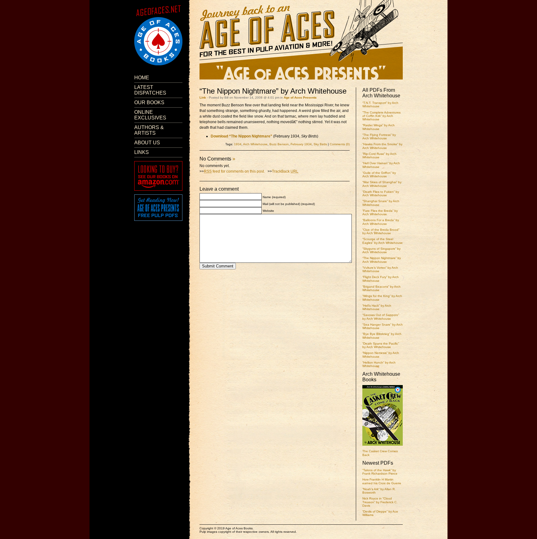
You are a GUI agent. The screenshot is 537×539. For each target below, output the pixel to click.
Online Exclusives (150, 114)
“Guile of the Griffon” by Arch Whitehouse (379, 174)
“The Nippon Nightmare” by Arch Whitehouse (381, 259)
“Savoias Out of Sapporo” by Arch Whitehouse (380, 316)
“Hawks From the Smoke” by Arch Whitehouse (382, 145)
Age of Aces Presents (300, 97)
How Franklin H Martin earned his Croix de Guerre (381, 481)
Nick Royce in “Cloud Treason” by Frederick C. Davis (379, 502)
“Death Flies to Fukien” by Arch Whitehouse (380, 193)
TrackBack (285, 171)
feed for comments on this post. (234, 171)
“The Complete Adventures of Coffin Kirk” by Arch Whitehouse (381, 116)
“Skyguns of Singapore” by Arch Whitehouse (381, 250)
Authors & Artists (149, 130)
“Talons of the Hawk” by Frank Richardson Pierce (379, 471)
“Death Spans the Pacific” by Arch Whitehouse (380, 345)
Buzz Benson (279, 144)
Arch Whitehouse (255, 144)
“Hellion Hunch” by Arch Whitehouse (379, 364)
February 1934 (301, 144)
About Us (147, 142)
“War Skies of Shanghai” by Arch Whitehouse (382, 183)
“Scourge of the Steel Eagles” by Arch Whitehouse (382, 240)
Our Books (149, 102)
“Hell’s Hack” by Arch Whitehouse (376, 307)
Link (203, 97)
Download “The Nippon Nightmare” (241, 136)
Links (141, 152)
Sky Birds (320, 144)
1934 (237, 144)
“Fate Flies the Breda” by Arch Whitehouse (380, 212)
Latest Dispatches (150, 90)
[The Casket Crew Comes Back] (382, 446)
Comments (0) (340, 144)
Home (141, 77)
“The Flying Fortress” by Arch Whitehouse (379, 136)
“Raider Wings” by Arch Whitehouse (378, 126)
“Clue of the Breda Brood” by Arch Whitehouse (380, 231)
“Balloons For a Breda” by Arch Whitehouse (380, 221)
